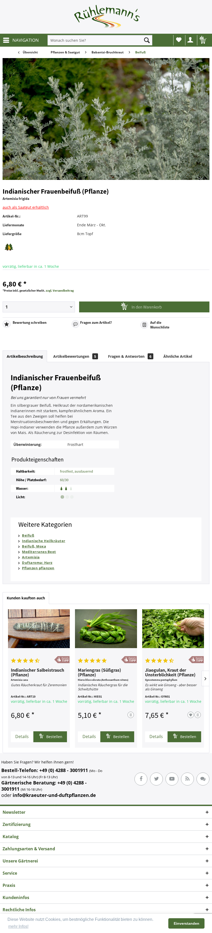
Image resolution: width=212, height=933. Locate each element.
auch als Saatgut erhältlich (26, 207)
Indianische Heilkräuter (43, 540)
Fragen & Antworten (130, 356)
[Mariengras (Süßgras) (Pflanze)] (106, 632)
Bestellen (53, 736)
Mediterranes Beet (39, 551)
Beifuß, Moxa (34, 546)
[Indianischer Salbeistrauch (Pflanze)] (39, 632)
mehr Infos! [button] (18, 926)
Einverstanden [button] (186, 923)
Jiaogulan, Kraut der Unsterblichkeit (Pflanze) (170, 673)
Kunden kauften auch (26, 597)
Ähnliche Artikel (177, 356)
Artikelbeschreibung (25, 356)
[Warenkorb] (202, 40)
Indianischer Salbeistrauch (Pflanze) (37, 673)
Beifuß (28, 535)
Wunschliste (178, 40)
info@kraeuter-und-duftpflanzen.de (54, 795)
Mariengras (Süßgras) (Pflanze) (99, 673)
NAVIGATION (25, 40)
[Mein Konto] (190, 40)
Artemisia (31, 557)
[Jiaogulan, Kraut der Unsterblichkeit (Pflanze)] (173, 632)
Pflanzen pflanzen (38, 568)
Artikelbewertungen (74, 356)
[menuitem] (20, 40)
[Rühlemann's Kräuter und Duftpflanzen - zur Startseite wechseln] (107, 18)
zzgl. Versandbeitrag (60, 290)
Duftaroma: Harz (37, 562)
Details (22, 736)
